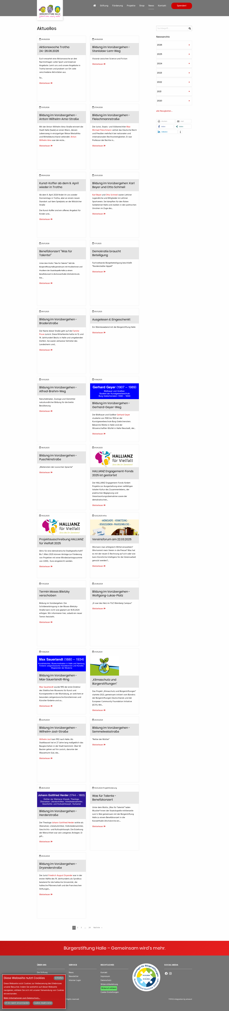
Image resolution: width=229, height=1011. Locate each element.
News (151, 6)
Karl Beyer (96, 195)
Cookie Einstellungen (110, 992)
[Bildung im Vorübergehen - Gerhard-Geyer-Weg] (114, 391)
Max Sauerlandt (46, 687)
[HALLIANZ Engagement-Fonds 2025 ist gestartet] (114, 459)
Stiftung (104, 6)
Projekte (131, 6)
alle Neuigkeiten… (164, 111)
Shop (141, 6)
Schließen (59, 978)
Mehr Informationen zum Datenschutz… (22, 998)
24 (90, 927)
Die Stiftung (42, 973)
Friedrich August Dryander (60, 875)
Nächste (96, 927)
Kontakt (162, 6)
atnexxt (189, 999)
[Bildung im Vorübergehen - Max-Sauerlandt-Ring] (61, 663)
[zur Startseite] (50, 10)
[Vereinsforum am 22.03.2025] (114, 527)
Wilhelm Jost (45, 739)
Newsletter (73, 976)
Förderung (117, 6)
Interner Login (75, 980)
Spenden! (181, 6)
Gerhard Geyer (123, 415)
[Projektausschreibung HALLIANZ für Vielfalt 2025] (61, 527)
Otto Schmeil (112, 195)
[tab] (174, 45)
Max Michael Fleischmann (111, 128)
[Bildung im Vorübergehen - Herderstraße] (61, 799)
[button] (165, 121)
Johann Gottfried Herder (63, 822)
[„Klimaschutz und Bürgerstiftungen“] (104, 665)
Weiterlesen (45, 83)
